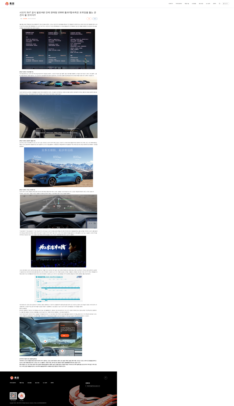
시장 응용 (194, 3)
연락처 (214, 3)
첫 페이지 (171, 3)
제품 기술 (187, 3)
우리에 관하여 (179, 3)
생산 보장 (201, 3)
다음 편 (95, 18)
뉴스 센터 (208, 3)
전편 (89, 18)
